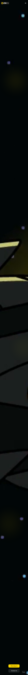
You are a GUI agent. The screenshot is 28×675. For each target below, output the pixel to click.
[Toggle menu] (25, 3)
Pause (23, 672)
